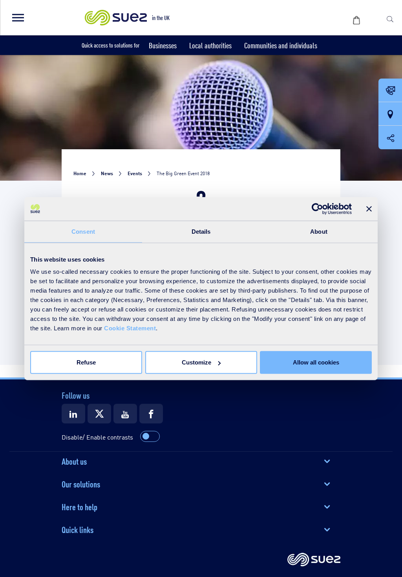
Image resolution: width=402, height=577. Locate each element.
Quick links (77, 529)
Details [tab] (201, 231)
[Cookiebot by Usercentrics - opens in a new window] (317, 208)
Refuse (86, 362)
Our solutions (81, 483)
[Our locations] (390, 114)
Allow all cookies (316, 362)
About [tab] (318, 231)
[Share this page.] (390, 137)
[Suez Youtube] (125, 413)
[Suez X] (99, 413)
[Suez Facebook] (151, 413)
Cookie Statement (130, 328)
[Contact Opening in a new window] (390, 91)
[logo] (313, 560)
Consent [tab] (83, 231)
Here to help (79, 506)
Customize (196, 362)
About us (74, 461)
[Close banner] (369, 208)
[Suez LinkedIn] (73, 413)
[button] (17, 17)
